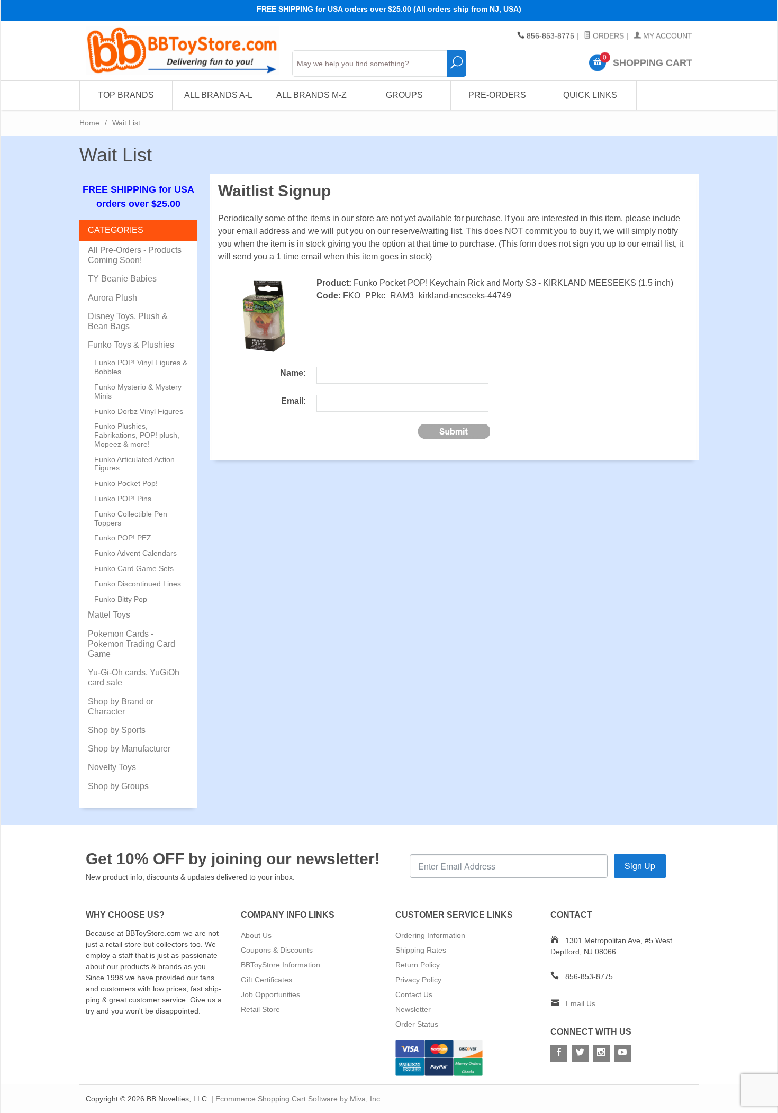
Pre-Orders (497, 95)
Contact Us (413, 994)
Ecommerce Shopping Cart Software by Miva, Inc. (298, 1098)
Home (89, 123)
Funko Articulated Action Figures (134, 464)
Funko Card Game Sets (134, 568)
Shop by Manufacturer (129, 748)
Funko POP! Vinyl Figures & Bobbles (140, 367)
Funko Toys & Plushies (131, 344)
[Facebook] (558, 1053)
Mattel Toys (109, 614)
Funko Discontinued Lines (137, 584)
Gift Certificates (266, 979)
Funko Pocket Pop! (126, 483)
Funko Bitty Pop (120, 599)
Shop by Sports (117, 730)
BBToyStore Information (280, 965)
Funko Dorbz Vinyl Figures (138, 411)
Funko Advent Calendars (135, 553)
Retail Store (260, 1009)
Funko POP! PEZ (122, 537)
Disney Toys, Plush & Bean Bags (128, 321)
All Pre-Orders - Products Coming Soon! (135, 255)
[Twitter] (580, 1053)
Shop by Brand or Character (120, 706)
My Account (666, 36)
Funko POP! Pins (122, 498)
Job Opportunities (270, 994)
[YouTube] (622, 1053)
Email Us (580, 1003)
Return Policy (417, 965)
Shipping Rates (420, 950)
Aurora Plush (112, 297)
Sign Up (640, 865)
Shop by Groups (118, 786)
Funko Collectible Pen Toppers (130, 518)
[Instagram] (601, 1053)
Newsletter (413, 1009)
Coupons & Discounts (277, 950)
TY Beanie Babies (122, 278)
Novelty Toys (112, 767)
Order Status (416, 1024)
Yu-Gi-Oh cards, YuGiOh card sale (133, 677)
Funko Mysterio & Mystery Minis (138, 391)
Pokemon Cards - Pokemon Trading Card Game (131, 643)
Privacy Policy (418, 979)
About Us (256, 935)
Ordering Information (430, 935)
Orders (607, 36)
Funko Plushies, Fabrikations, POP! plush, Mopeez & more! (136, 435)
